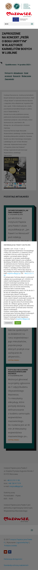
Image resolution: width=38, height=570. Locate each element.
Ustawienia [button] (8, 323)
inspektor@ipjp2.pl (13, 273)
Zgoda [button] (18, 323)
